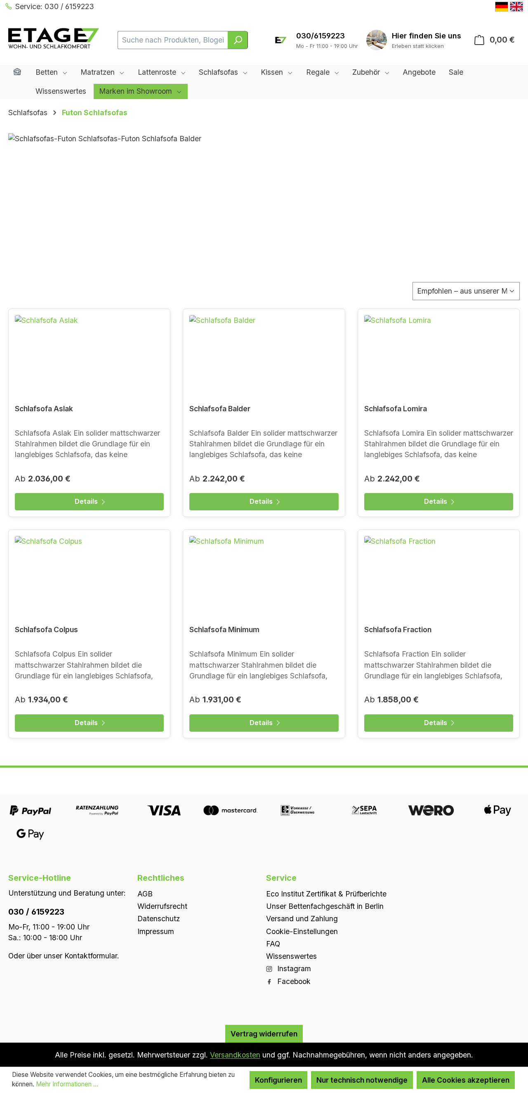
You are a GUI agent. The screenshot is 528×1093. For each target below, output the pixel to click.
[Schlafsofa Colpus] (89, 577)
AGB (145, 893)
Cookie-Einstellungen (302, 931)
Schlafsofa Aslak (44, 408)
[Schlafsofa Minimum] (263, 577)
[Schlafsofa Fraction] (438, 577)
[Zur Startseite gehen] (53, 38)
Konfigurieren (278, 1080)
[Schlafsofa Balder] (263, 356)
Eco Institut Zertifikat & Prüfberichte (326, 893)
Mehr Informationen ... (67, 1084)
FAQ (273, 943)
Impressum (155, 931)
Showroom (426, 35)
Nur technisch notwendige (362, 1080)
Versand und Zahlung (302, 918)
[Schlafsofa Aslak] (89, 356)
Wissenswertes (291, 956)
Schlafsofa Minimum (224, 629)
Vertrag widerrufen (264, 1033)
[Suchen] (238, 40)
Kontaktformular (90, 955)
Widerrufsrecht (162, 906)
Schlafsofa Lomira (395, 408)
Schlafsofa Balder (219, 408)
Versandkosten (235, 1054)
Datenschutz (158, 918)
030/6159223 (320, 35)
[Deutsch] (501, 7)
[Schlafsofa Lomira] (438, 356)
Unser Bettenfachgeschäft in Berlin (325, 906)
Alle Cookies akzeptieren (465, 1080)
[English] (516, 7)
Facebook (293, 981)
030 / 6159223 (36, 911)
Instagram (293, 968)
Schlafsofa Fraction (397, 629)
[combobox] (173, 40)
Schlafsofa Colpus (46, 629)
